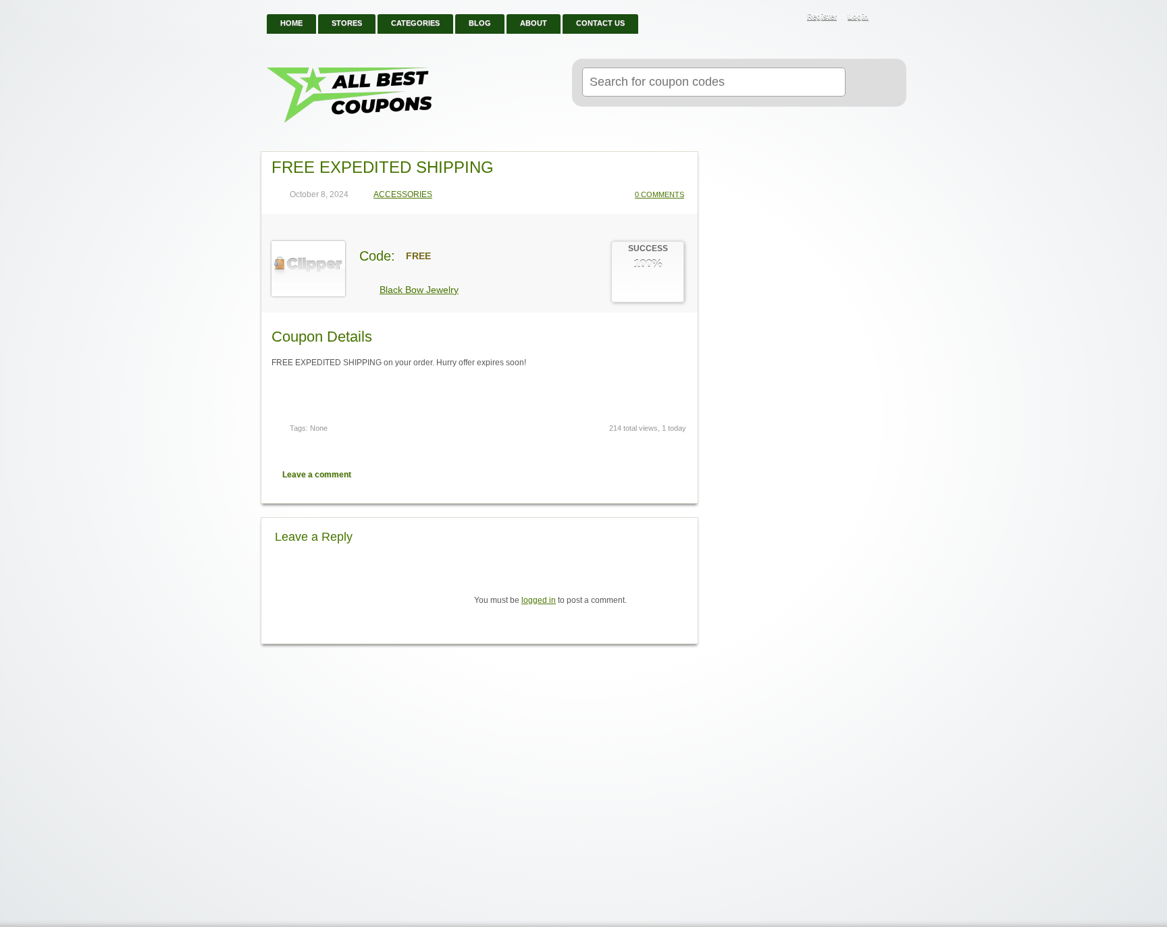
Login (858, 16)
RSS (888, 17)
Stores (347, 23)
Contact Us (600, 23)
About (533, 23)
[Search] (870, 83)
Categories (415, 23)
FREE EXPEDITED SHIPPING (382, 167)
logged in (538, 600)
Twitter (631, 474)
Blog (480, 23)
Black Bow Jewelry (419, 289)
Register (822, 16)
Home (291, 23)
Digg (679, 474)
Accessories (402, 194)
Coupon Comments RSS (608, 474)
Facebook (655, 474)
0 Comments (659, 194)
